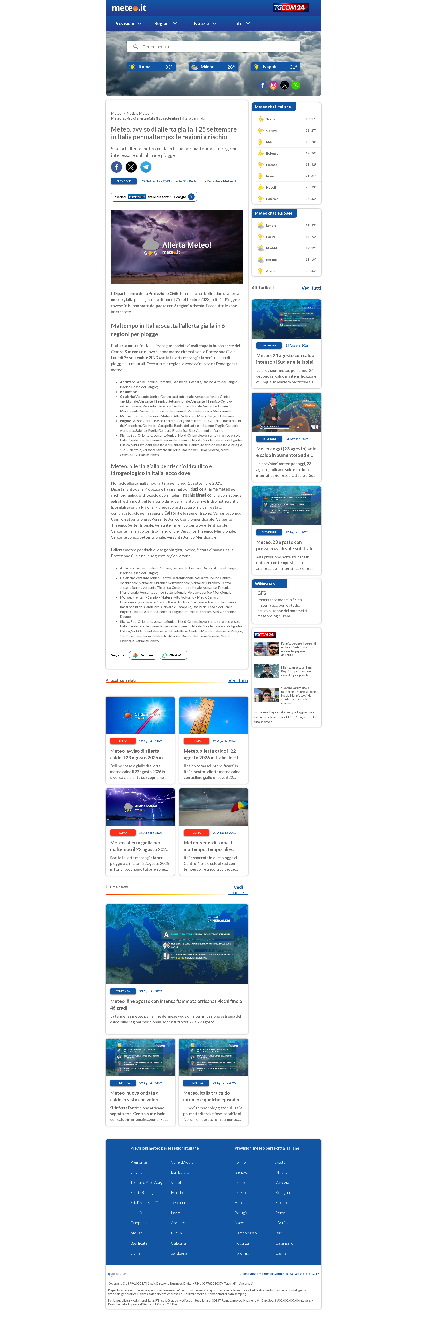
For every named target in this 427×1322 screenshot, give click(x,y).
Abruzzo (178, 1222)
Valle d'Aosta (182, 1162)
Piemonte (138, 1162)
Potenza (242, 1243)
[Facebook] (262, 85)
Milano (281, 1172)
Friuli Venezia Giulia (147, 1202)
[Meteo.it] (129, 8)
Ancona (241, 1202)
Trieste (241, 1192)
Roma (280, 1212)
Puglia (176, 1232)
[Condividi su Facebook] (116, 171)
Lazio (175, 1212)
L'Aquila (281, 1222)
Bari (279, 1232)
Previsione (124, 181)
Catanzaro (284, 1243)
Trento (240, 1182)
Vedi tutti (238, 680)
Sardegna (179, 1253)
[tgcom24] (291, 8)
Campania (138, 1222)
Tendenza (123, 991)
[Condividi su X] (131, 171)
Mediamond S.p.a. (143, 1300)
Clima (123, 741)
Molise (136, 1232)
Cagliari (282, 1253)
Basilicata (138, 1243)
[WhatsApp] (295, 85)
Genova (241, 1172)
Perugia (241, 1212)
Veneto (177, 1182)
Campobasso (246, 1232)
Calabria (178, 1243)
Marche (177, 1192)
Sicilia (135, 1253)
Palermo (242, 1253)
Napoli (240, 1222)
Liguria (136, 1172)
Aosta (280, 1162)
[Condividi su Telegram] (145, 171)
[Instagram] (273, 85)
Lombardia (180, 1172)
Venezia (282, 1182)
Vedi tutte (238, 889)
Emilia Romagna (144, 1192)
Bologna (282, 1192)
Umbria (136, 1212)
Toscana (178, 1202)
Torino (240, 1162)
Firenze (281, 1202)
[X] (284, 85)
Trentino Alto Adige (147, 1182)
